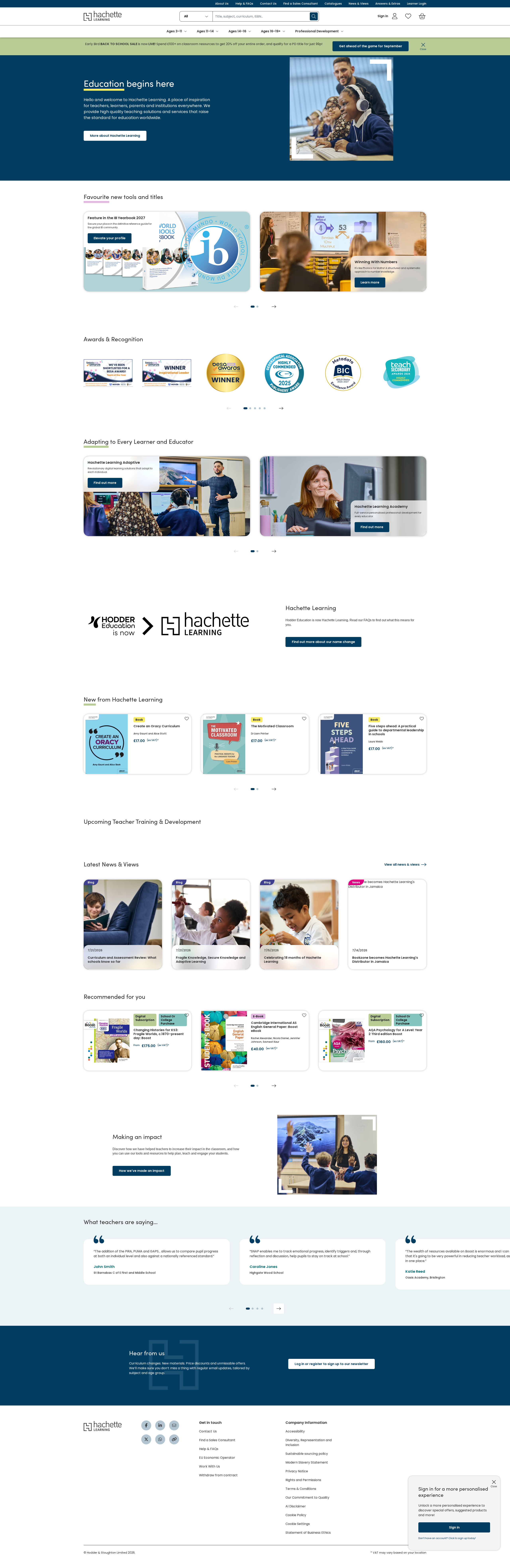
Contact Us (268, 3)
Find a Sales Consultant (300, 3)
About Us (222, 3)
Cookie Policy (295, 1515)
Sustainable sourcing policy (306, 1453)
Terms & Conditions (300, 1488)
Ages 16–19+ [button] (270, 31)
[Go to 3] (255, 408)
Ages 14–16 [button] (237, 31)
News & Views (359, 3)
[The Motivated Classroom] (255, 744)
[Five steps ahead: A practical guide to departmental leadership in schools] (372, 744)
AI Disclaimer (295, 1506)
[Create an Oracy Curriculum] (137, 744)
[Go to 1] (252, 306)
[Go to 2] (257, 306)
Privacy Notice (296, 1471)
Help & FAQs (244, 3)
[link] (388, 16)
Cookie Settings (297, 1524)
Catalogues (333, 3)
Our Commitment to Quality (307, 1497)
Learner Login (416, 3)
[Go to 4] (259, 408)
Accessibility (295, 1431)
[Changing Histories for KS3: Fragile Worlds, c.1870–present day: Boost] (137, 1041)
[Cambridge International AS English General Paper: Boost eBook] (255, 1041)
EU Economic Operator (217, 1457)
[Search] (313, 16)
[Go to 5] (264, 408)
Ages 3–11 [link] (174, 31)
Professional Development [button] (317, 31)
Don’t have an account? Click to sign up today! (447, 1538)
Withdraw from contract (218, 1475)
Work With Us (209, 1466)
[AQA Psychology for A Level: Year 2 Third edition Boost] (372, 1041)
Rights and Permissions (303, 1480)
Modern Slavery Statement (306, 1462)
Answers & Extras (387, 3)
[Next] (274, 306)
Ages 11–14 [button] (205, 31)
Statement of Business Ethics (308, 1532)
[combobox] (196, 16)
